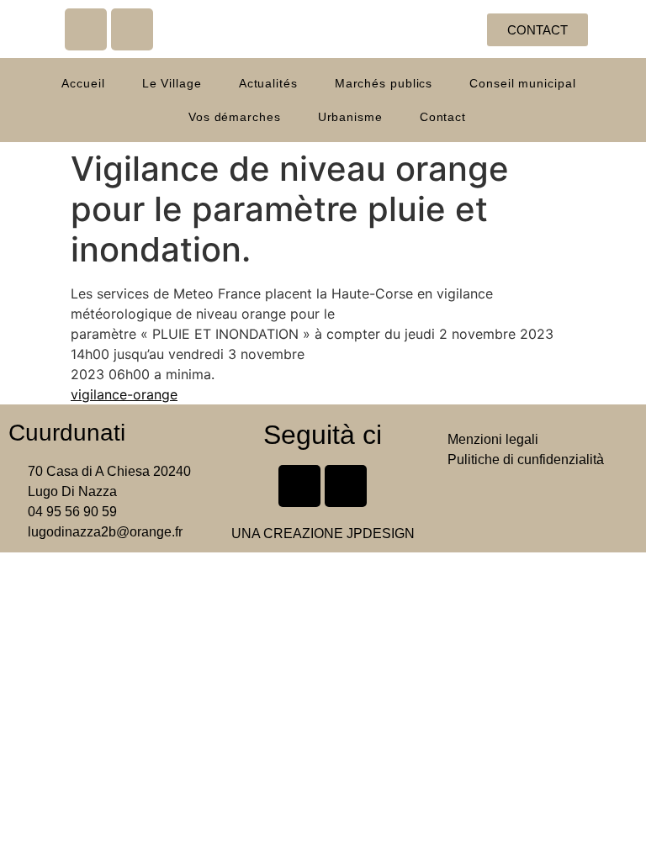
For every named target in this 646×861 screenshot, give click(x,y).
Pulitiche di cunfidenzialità (525, 459)
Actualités (268, 83)
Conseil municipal (522, 83)
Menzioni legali (492, 439)
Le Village (172, 83)
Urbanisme (350, 117)
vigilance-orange (124, 394)
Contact (443, 117)
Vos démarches (234, 117)
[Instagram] (132, 29)
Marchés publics (384, 83)
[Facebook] (86, 29)
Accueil (82, 83)
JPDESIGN (381, 533)
